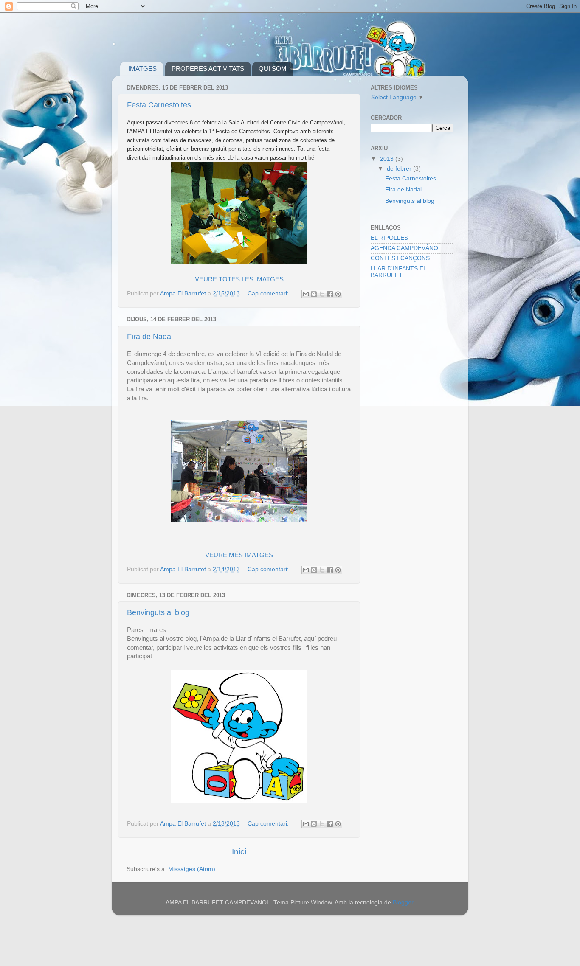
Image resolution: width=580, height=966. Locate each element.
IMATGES (142, 68)
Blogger (403, 902)
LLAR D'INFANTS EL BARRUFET (398, 271)
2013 (387, 159)
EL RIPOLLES (389, 238)
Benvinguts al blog (158, 612)
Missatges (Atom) (191, 869)
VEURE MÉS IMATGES (239, 555)
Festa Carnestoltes (159, 105)
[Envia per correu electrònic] (305, 294)
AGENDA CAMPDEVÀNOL (406, 248)
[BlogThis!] (314, 294)
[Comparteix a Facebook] (330, 294)
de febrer (400, 169)
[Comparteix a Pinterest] (338, 294)
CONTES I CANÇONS (400, 258)
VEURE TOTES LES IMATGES (239, 279)
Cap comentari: (269, 293)
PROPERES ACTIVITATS (208, 68)
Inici (239, 851)
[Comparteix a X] (322, 294)
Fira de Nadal (150, 336)
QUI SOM (273, 68)
